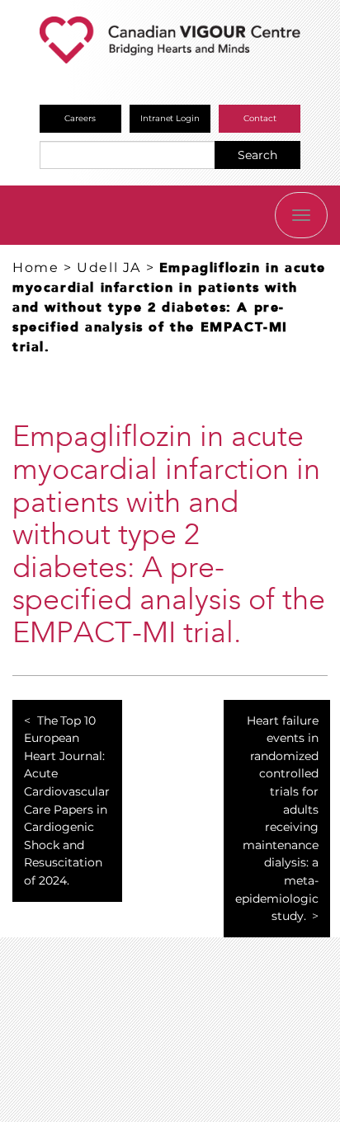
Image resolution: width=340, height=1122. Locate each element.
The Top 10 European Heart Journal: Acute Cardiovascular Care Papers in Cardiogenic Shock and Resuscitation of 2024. (67, 800)
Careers (80, 118)
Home (35, 267)
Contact (259, 118)
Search (257, 155)
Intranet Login (170, 118)
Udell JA (109, 267)
